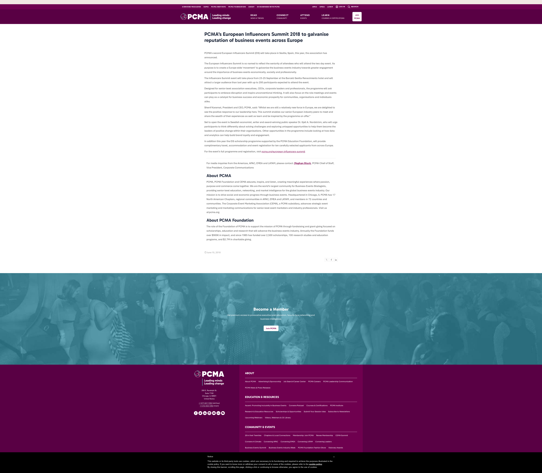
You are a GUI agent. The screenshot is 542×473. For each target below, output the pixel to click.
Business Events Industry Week (282, 447)
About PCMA (250, 381)
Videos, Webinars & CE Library (278, 417)
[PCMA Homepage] (212, 16)
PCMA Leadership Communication (338, 381)
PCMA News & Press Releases (257, 388)
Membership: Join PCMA (303, 435)
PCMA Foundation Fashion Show (312, 447)
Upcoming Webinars (253, 417)
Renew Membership (324, 435)
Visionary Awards (335, 447)
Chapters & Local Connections (277, 435)
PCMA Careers (314, 381)
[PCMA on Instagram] (209, 413)
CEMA (206, 7)
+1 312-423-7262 (206, 406)
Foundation (237, 7)
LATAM (330, 7)
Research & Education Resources (259, 411)
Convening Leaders (323, 441)
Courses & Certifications (317, 405)
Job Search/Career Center (295, 381)
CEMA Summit (342, 435)
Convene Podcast (296, 405)
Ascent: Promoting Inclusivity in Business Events (265, 405)
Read (257, 16)
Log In (342, 7)
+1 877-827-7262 (205, 403)
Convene (191, 7)
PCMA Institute (218, 7)
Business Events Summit (255, 447)
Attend (305, 16)
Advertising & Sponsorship (269, 381)
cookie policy (315, 464)
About (251, 7)
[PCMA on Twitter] (200, 413)
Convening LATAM (305, 441)
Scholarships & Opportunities (288, 411)
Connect (283, 16)
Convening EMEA (288, 441)
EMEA (322, 7)
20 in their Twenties (253, 435)
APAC (314, 7)
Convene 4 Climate (253, 441)
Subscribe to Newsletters (339, 411)
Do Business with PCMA (268, 7)
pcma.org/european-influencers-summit (283, 151)
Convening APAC (271, 441)
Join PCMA (357, 16)
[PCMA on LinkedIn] (205, 413)
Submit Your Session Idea (315, 411)
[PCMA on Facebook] (196, 413)
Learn (333, 16)
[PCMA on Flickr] (218, 413)
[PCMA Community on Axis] (223, 413)
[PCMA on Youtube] (214, 413)
